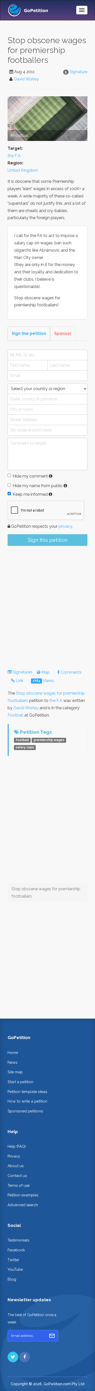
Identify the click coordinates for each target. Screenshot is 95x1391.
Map (45, 672)
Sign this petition (47, 540)
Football (15, 715)
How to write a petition (27, 1101)
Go (52, 1336)
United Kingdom (23, 170)
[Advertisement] (47, 603)
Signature (78, 71)
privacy (65, 526)
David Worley (26, 79)
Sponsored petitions (25, 1111)
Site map (15, 1072)
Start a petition (20, 1082)
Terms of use (19, 1185)
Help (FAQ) (17, 1146)
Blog (12, 1279)
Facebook (16, 1250)
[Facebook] (24, 1357)
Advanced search (23, 1205)
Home (13, 1052)
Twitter (13, 1260)
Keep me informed (30, 494)
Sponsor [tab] (63, 333)
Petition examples (23, 1195)
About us (16, 1166)
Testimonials (18, 1240)
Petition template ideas (27, 1091)
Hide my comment (30, 476)
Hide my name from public (38, 485)
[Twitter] (13, 1357)
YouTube (15, 1269)
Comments (71, 672)
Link (19, 680)
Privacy (14, 1156)
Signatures (22, 672)
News (12, 1062)
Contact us (17, 1175)
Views (43, 680)
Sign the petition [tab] (29, 333)
